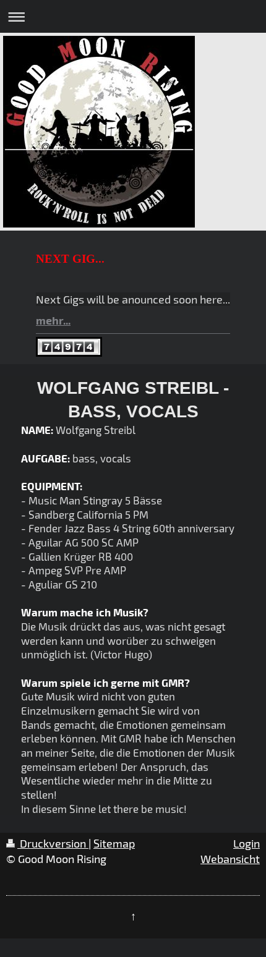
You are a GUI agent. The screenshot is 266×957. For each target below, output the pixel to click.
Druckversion (52, 843)
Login (246, 843)
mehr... (53, 319)
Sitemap (114, 843)
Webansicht (230, 859)
